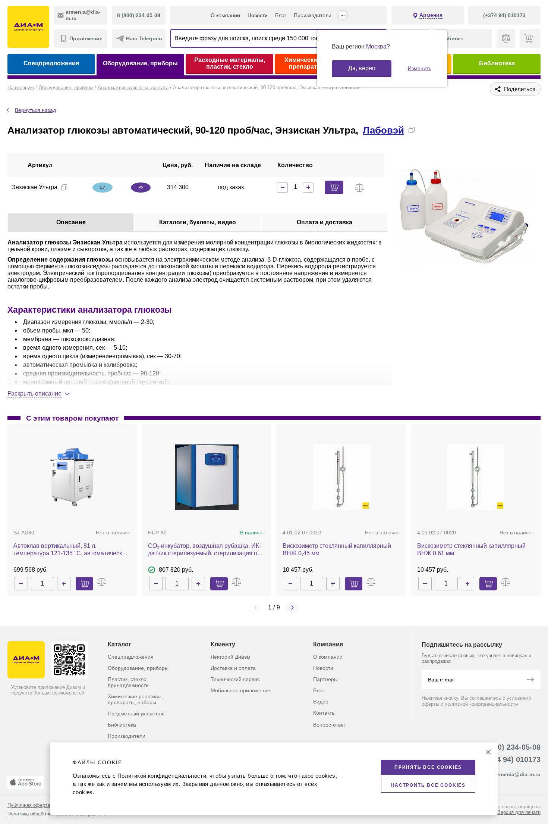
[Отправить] (530, 680)
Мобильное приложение (240, 690)
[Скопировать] (411, 130)
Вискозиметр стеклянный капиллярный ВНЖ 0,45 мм (337, 549)
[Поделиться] (423, 130)
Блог (280, 15)
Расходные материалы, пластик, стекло (229, 63)
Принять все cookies (428, 767)
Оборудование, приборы (140, 63)
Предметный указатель (136, 714)
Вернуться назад (35, 110)
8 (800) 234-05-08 (511, 747)
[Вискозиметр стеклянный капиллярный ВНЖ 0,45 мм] (341, 477)
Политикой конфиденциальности (161, 775)
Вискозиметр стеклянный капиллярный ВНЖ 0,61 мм (471, 549)
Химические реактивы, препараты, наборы (135, 699)
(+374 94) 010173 (511, 759)
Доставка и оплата (233, 668)
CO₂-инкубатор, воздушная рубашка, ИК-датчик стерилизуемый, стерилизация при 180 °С (206, 550)
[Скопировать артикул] (64, 187)
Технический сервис (235, 679)
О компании (225, 15)
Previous (256, 607)
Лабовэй (383, 130)
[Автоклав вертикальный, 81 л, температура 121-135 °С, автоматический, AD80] (72, 477)
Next (292, 607)
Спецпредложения (51, 63)
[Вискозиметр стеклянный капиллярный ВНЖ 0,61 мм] (475, 477)
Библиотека (497, 63)
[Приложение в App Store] (25, 782)
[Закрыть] (488, 752)
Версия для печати (519, 812)
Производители (312, 15)
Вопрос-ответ (329, 725)
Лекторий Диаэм (231, 657)
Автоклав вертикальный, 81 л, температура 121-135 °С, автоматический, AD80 (71, 550)
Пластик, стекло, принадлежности (128, 682)
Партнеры (325, 679)
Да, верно (361, 68)
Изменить (419, 68)
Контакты (324, 713)
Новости (258, 15)
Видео (320, 702)
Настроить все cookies (428, 785)
